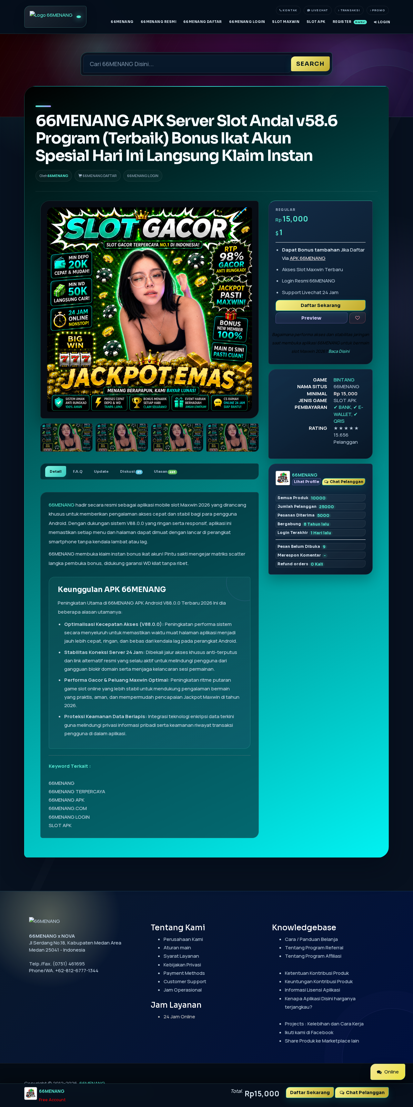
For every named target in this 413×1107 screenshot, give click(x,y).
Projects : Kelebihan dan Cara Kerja (324, 1023)
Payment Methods (184, 973)
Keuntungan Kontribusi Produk (319, 981)
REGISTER (349, 22)
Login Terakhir (304, 532)
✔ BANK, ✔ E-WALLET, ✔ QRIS (348, 414)
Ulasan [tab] (165, 471)
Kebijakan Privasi (182, 964)
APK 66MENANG (308, 258)
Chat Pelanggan (346, 481)
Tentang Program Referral (314, 947)
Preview (311, 318)
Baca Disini (338, 351)
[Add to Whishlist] (357, 317)
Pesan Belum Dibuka (301, 546)
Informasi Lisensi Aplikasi (312, 989)
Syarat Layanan (181, 956)
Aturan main (177, 947)
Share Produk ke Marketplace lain (322, 1040)
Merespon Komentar (301, 555)
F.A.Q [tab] (78, 471)
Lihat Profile (306, 481)
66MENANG (122, 22)
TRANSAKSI (349, 10)
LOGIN (383, 22)
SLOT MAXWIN (285, 22)
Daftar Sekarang (320, 305)
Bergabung (303, 524)
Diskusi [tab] (130, 471)
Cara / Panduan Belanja (311, 939)
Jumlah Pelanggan (305, 506)
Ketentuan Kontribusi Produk (317, 973)
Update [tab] (101, 471)
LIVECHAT (319, 10)
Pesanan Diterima (303, 515)
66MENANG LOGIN (247, 22)
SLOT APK (316, 22)
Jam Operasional (183, 989)
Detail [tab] (56, 471)
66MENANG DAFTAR (202, 22)
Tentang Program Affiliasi (313, 956)
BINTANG (344, 379)
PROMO (378, 10)
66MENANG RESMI (158, 22)
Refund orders (300, 564)
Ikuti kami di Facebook (309, 1032)
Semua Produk (301, 497)
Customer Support (185, 981)
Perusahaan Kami (183, 939)
